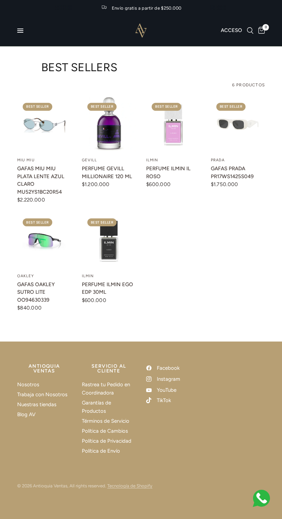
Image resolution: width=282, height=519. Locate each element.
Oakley (25, 276)
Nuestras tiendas (36, 404)
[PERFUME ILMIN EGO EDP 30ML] (109, 240)
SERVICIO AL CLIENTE (108, 369)
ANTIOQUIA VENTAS (44, 369)
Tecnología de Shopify (129, 485)
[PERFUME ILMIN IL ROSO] (173, 124)
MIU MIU (26, 160)
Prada (218, 160)
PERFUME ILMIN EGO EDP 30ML (107, 288)
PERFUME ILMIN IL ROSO (168, 172)
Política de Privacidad (106, 441)
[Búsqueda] (250, 30)
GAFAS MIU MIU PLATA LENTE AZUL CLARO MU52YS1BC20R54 (40, 180)
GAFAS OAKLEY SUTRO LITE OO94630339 (36, 292)
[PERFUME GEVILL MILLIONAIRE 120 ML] (109, 124)
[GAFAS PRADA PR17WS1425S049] (238, 124)
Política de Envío (101, 451)
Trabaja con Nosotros (42, 394)
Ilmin (152, 160)
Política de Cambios (105, 431)
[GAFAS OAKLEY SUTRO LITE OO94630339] (44, 240)
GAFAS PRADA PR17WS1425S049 (232, 172)
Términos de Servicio (105, 421)
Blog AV (26, 414)
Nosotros (28, 384)
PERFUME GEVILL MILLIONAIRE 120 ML (107, 172)
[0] (260, 30)
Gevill (89, 160)
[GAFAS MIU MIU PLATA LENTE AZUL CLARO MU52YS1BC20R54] (44, 124)
